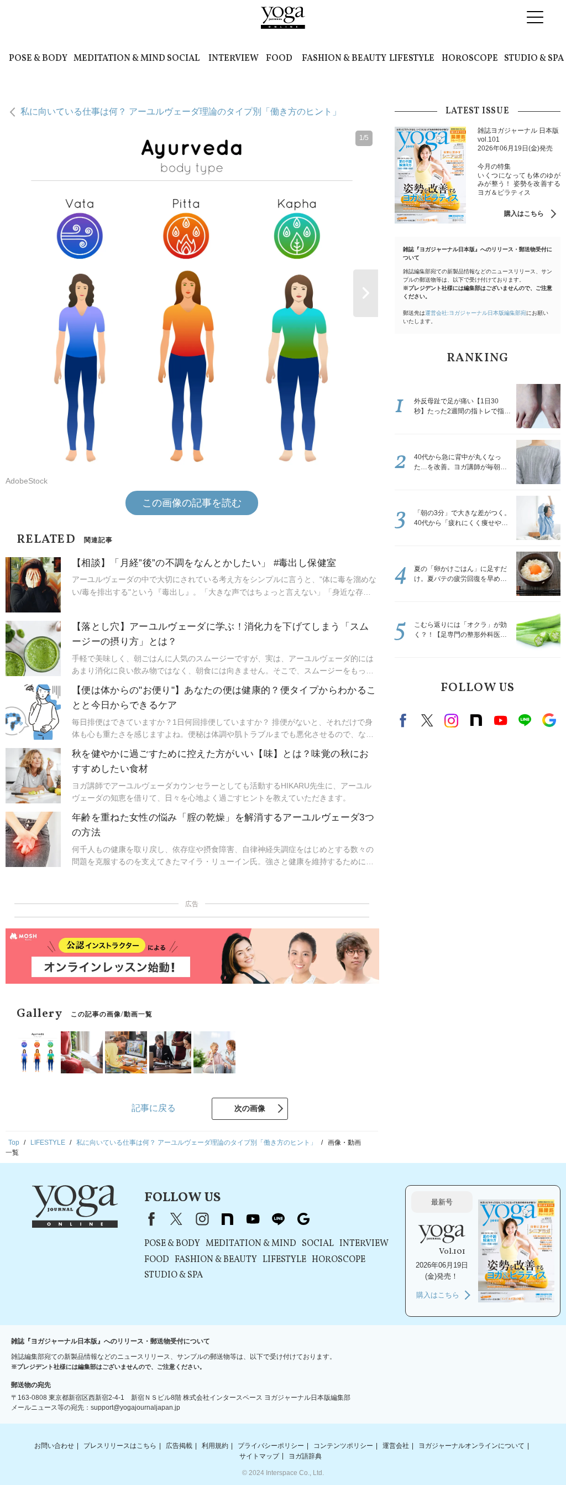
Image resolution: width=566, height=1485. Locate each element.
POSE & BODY (38, 59)
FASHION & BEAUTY (344, 59)
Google (549, 720)
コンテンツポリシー (343, 1446)
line (524, 720)
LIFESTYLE (411, 59)
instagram (451, 720)
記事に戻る (154, 1108)
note (476, 720)
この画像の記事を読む (192, 502)
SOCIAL (183, 59)
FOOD (279, 59)
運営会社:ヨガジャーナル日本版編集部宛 (475, 313)
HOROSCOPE (470, 59)
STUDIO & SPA (534, 59)
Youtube (500, 720)
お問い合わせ (54, 1446)
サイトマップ (259, 1456)
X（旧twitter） (427, 720)
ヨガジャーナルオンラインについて (471, 1446)
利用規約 (215, 1446)
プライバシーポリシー (271, 1446)
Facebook (404, 720)
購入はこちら (524, 213)
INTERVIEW (233, 59)
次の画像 (249, 1108)
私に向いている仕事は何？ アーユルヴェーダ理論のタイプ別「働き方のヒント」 (180, 111)
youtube (252, 1219)
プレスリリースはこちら (119, 1446)
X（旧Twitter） (176, 1219)
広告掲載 (179, 1446)
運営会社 (395, 1446)
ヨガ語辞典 (305, 1456)
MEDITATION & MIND (119, 59)
